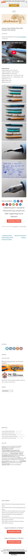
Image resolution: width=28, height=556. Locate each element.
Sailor (8, 462)
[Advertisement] (14, 329)
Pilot (23, 459)
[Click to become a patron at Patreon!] (14, 223)
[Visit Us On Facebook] (14, 350)
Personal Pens (18, 459)
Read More (14, 554)
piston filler (13, 461)
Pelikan (13, 459)
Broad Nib (5, 448)
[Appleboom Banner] (6, 361)
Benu (19, 447)
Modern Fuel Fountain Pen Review (9, 434)
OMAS (9, 459)
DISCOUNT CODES (5, 358)
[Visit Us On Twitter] (7, 350)
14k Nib (13, 446)
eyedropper (21, 451)
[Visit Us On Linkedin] (10, 350)
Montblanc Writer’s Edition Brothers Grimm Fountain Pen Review (7, 237)
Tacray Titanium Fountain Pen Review (10, 436)
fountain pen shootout (18, 455)
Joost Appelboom (22, 37)
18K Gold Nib (18, 446)
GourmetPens (11, 456)
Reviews (4, 462)
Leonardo (15, 458)
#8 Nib (3, 446)
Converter (12, 451)
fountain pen (16, 453)
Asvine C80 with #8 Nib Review (8, 431)
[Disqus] (14, 258)
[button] (14, 3)
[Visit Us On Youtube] (21, 350)
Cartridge (10, 448)
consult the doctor (6, 451)
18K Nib (4, 447)
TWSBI (15, 464)
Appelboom (12, 447)
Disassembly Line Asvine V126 (8, 432)
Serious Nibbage (18, 462)
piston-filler (5, 461)
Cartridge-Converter (11, 450)
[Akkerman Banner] (12, 378)
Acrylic (8, 447)
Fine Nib (4, 453)
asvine (17, 447)
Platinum (17, 461)
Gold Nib (4, 456)
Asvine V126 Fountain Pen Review (9, 438)
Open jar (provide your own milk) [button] (17, 552)
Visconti (18, 464)
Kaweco (18, 456)
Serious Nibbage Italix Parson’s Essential (16, 511)
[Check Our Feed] (17, 350)
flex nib (8, 453)
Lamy (12, 458)
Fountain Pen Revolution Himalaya (16, 521)
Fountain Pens (7, 455)
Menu (14, 11)
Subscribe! (14, 5)
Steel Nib (6, 464)
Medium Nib (22, 458)
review (23, 460)
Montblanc (5, 459)
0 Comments (4, 33)
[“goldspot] (12, 371)
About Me (11, 523)
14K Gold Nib (7, 446)
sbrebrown (12, 462)
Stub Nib (11, 464)
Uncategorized (15, 226)
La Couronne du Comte (6, 458)
